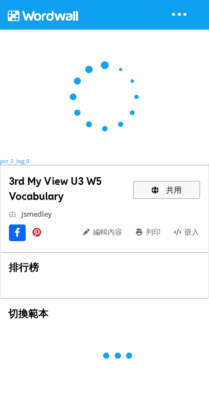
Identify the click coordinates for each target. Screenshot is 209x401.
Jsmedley (36, 214)
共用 (173, 189)
